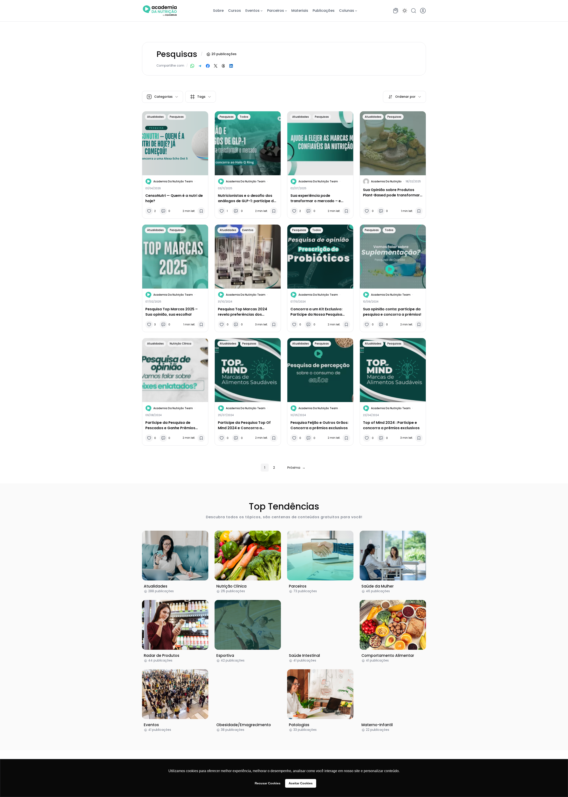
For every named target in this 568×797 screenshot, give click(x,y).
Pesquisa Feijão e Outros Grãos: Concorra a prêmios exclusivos (319, 425)
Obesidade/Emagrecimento (243, 725)
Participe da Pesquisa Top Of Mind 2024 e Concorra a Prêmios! (244, 425)
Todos (244, 117)
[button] (404, 10)
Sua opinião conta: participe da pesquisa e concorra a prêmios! (392, 312)
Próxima (296, 467)
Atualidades (155, 117)
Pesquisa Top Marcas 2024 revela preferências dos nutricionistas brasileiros (242, 312)
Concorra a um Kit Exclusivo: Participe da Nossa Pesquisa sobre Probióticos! (316, 312)
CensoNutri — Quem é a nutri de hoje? (174, 198)
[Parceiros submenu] (286, 11)
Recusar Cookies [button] (267, 783)
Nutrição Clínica (180, 343)
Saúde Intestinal (304, 655)
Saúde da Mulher (377, 586)
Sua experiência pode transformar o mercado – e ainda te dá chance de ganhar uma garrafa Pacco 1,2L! (317, 198)
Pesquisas (177, 117)
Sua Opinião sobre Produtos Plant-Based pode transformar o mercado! (391, 192)
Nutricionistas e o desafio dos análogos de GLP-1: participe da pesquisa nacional (247, 198)
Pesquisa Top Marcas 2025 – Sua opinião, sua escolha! (171, 312)
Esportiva (225, 655)
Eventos (247, 230)
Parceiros (297, 586)
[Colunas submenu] (356, 11)
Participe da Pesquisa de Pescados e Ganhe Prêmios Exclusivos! (170, 425)
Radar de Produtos (161, 655)
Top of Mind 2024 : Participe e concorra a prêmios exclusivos (391, 425)
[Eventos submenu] (261, 11)
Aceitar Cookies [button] (301, 783)
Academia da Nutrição (386, 181)
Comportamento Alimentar (387, 655)
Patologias (299, 725)
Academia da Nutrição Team (173, 181)
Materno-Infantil (377, 725)
